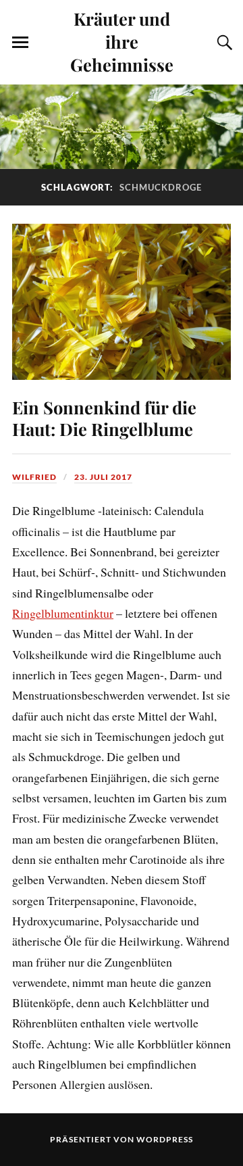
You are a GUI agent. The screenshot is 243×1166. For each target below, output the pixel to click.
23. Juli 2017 (103, 477)
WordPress (164, 1139)
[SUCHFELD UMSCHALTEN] (223, 42)
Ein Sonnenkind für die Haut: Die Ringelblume (104, 417)
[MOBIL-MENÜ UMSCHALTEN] (20, 42)
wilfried (34, 477)
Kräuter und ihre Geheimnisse (121, 41)
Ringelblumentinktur (62, 613)
